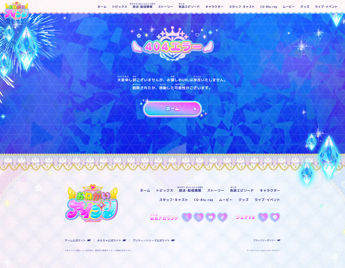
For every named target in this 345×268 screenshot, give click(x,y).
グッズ (305, 7)
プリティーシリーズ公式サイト (151, 240)
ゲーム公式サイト (75, 240)
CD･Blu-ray (268, 7)
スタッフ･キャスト (242, 7)
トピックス (119, 7)
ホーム (102, 7)
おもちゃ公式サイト (109, 240)
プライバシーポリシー (264, 240)
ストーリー (165, 7)
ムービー (289, 7)
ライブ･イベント (326, 7)
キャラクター (214, 7)
